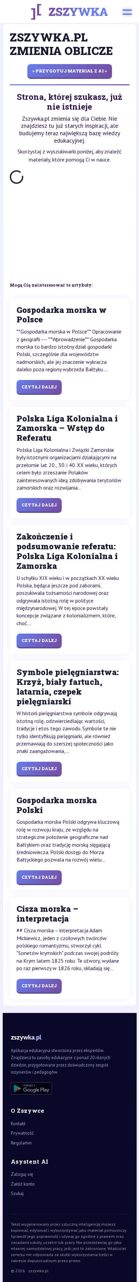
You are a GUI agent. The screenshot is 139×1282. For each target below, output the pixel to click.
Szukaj (17, 1193)
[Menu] (127, 12)
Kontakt (18, 1123)
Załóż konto (23, 1184)
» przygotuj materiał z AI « (69, 71)
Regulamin (21, 1143)
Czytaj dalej (39, 386)
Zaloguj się (22, 1174)
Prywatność (22, 1133)
